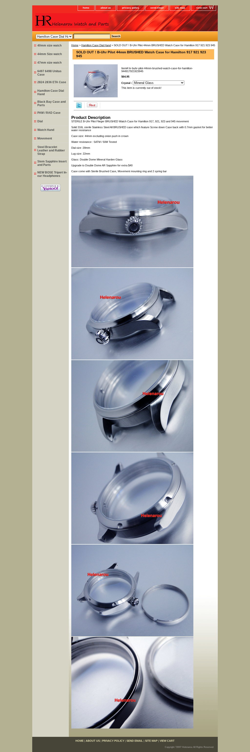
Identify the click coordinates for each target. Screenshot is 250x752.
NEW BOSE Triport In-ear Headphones (52, 174)
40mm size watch (49, 45)
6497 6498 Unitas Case (49, 72)
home (86, 7)
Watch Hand (45, 130)
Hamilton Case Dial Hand (96, 45)
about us (106, 7)
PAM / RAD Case (49, 112)
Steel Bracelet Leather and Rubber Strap (51, 150)
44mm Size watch (49, 54)
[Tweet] (79, 107)
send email (157, 7)
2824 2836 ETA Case (51, 82)
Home (74, 45)
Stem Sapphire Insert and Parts (52, 163)
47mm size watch (49, 62)
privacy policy (130, 7)
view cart (201, 7)
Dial (40, 121)
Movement (44, 138)
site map (180, 7)
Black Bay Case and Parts (51, 103)
